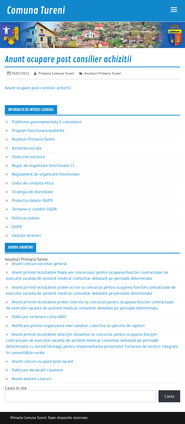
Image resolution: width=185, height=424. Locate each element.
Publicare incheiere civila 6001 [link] (39, 316)
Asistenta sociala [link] (26, 148)
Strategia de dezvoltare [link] (32, 191)
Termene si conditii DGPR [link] (34, 209)
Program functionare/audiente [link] (38, 130)
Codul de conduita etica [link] (32, 183)
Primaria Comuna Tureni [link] (56, 73)
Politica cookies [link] (26, 218)
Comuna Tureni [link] (36, 11)
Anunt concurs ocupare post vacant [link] (42, 361)
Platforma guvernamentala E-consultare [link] (46, 121)
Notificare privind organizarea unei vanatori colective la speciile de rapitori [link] (78, 325)
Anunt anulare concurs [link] (31, 378)
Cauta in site (16, 388)
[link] (6, 30)
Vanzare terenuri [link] (26, 235)
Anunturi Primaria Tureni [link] (102, 73)
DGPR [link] (17, 226)
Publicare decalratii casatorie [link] (37, 370)
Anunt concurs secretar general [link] (39, 263)
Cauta (169, 396)
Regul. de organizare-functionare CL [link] (43, 165)
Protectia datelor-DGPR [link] (32, 200)
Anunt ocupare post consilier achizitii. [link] (38, 87)
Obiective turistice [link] (28, 156)
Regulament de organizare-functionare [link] (45, 174)
